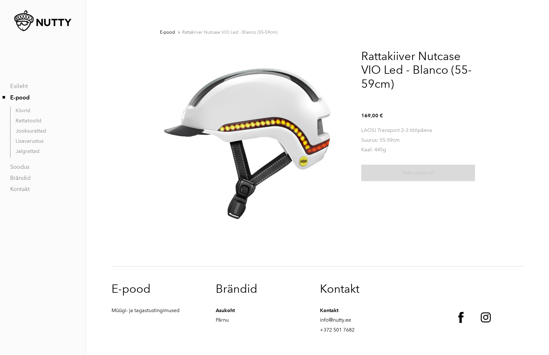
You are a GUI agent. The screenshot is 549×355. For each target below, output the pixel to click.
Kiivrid (23, 110)
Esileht (19, 86)
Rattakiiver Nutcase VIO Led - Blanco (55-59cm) (229, 32)
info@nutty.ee (335, 320)
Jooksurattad (31, 131)
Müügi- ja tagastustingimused (146, 310)
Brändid (20, 177)
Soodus (20, 166)
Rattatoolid (28, 121)
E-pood (20, 97)
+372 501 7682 (337, 330)
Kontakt (20, 189)
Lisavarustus (30, 141)
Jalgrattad (27, 151)
